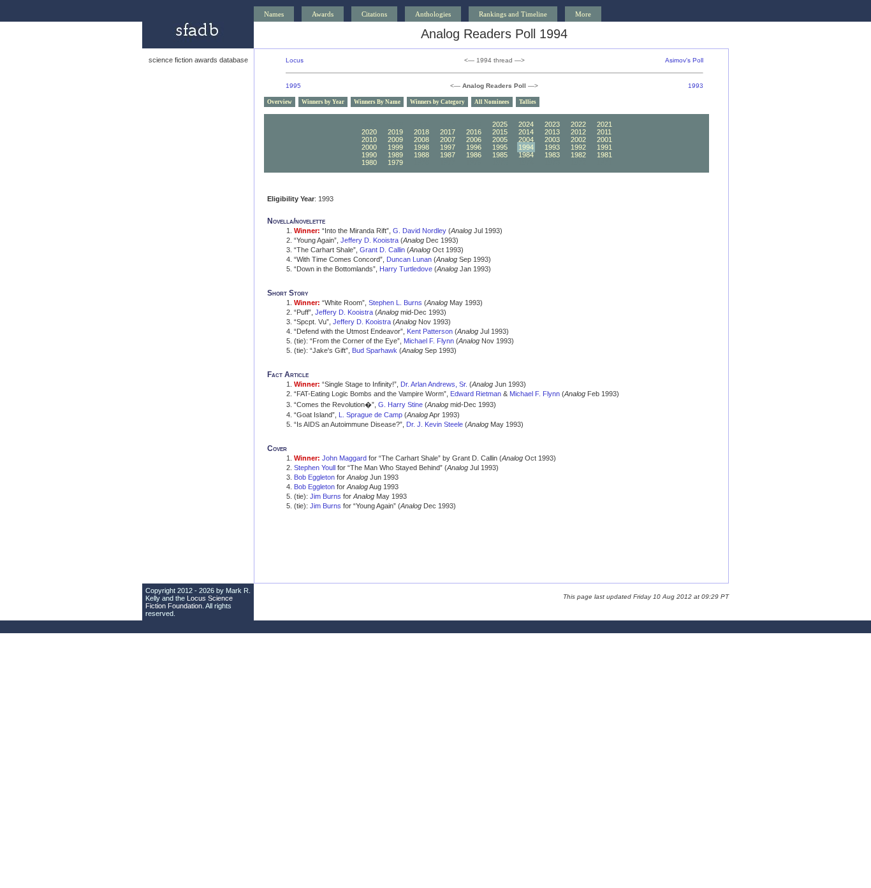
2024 (526, 124)
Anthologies (433, 14)
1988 (421, 155)
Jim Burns (325, 496)
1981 (604, 155)
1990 (369, 155)
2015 (500, 132)
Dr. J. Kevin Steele (434, 424)
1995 (293, 85)
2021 (604, 124)
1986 (473, 155)
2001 (604, 139)
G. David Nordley (419, 230)
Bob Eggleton (314, 477)
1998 (421, 147)
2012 (578, 132)
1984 (526, 155)
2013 (552, 132)
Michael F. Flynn (429, 341)
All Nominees (491, 102)
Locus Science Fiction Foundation (189, 602)
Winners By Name (377, 102)
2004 (526, 139)
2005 (500, 139)
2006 (473, 139)
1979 (395, 162)
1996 (473, 147)
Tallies (527, 102)
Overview (279, 102)
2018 (421, 132)
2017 (447, 132)
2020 (369, 132)
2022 (578, 124)
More (583, 14)
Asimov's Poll (684, 60)
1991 (604, 147)
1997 (447, 147)
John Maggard (344, 458)
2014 (526, 132)
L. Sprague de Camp (370, 415)
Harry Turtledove (405, 269)
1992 (578, 147)
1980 (369, 162)
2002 (578, 139)
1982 (578, 155)
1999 (395, 147)
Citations (374, 14)
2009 (395, 139)
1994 (526, 147)
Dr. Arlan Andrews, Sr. (433, 384)
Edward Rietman (475, 393)
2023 (552, 124)
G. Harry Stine (400, 404)
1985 (500, 155)
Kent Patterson (430, 331)
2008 (421, 139)
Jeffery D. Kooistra (369, 240)
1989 (395, 155)
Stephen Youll (314, 467)
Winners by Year (323, 102)
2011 (604, 132)
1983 (552, 155)
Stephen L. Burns (395, 302)
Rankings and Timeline (513, 14)
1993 (695, 85)
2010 (369, 139)
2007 (447, 139)
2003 (552, 139)
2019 (395, 132)
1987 (447, 155)
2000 (369, 147)
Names (274, 14)
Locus (295, 60)
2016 (473, 132)
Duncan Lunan (409, 259)
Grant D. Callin (382, 250)
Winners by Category (437, 102)
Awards (322, 14)
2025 (500, 124)
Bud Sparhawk (374, 350)
